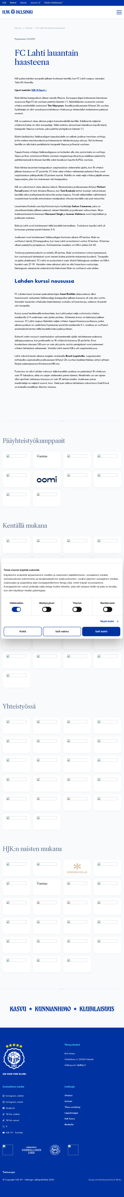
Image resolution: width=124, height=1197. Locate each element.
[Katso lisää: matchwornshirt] (107, 783)
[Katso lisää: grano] (77, 641)
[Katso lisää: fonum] (107, 887)
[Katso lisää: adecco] (16, 887)
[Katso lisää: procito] (107, 802)
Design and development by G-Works (105, 1180)
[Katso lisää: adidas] (47, 460)
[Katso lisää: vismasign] (77, 660)
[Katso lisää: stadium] (16, 498)
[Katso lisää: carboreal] (47, 544)
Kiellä (23, 631)
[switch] (46, 609)
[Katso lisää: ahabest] (16, 802)
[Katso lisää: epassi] (107, 906)
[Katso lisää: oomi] (47, 479)
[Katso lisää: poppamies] (47, 725)
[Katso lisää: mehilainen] (47, 498)
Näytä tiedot (107, 621)
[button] (119, 12)
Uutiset (28, 28)
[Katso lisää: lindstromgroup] (16, 764)
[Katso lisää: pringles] (107, 745)
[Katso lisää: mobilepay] (16, 544)
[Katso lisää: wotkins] (77, 745)
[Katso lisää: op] (107, 460)
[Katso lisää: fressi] (47, 906)
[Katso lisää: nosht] (77, 725)
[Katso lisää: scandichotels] (16, 679)
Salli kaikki (101, 631)
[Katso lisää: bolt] (77, 479)
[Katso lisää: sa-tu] (47, 764)
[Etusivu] (17, 11)
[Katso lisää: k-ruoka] (107, 641)
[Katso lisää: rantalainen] (47, 868)
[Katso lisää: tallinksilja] (107, 479)
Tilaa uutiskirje (72, 1107)
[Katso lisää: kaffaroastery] (16, 745)
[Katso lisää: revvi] (16, 460)
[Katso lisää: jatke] (16, 926)
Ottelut (68, 1096)
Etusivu (18, 28)
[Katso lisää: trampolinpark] (16, 725)
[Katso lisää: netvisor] (47, 660)
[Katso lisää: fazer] (16, 641)
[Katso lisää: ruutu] (16, 479)
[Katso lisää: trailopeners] (107, 544)
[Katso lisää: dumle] (47, 641)
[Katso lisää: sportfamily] (16, 783)
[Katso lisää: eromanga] (107, 725)
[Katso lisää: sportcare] (47, 802)
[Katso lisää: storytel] (16, 906)
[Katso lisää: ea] (16, 660)
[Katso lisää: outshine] (77, 764)
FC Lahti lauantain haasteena (50, 28)
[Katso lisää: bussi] (107, 945)
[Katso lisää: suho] (77, 802)
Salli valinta (61, 631)
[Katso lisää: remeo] (107, 660)
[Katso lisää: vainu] (77, 887)
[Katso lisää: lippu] (47, 783)
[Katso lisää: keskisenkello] (77, 868)
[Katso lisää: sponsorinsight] (47, 822)
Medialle (69, 1125)
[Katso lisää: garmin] (107, 764)
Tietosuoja (9, 1172)
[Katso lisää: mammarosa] (16, 822)
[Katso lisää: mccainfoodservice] (47, 745)
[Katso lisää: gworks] (77, 783)
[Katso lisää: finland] (47, 926)
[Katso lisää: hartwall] (77, 460)
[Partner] (8, 1150)
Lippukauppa (71, 1113)
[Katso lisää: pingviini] (77, 544)
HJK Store (70, 1119)
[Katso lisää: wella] (77, 906)
